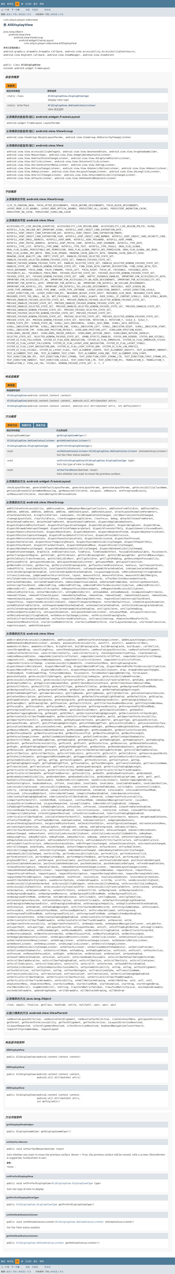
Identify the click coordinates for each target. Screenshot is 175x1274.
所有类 (47, 10)
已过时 (28, 4)
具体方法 (40, 425)
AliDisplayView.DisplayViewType (68, 96)
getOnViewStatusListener (72, 440)
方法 (29, 14)
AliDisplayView (16, 395)
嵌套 (8, 14)
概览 (3, 4)
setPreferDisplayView (70, 460)
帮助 (42, 4)
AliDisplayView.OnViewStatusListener (72, 105)
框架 (28, 10)
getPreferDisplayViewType (73, 446)
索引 (35, 4)
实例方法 (26, 425)
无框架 (35, 10)
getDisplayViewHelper (70, 435)
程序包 (10, 4)
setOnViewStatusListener (72, 451)
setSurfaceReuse (67, 470)
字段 (15, 14)
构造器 (22, 14)
